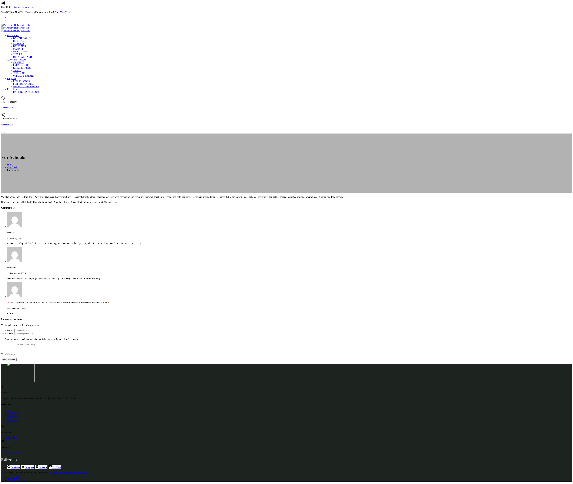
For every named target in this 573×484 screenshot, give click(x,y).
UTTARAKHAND (22, 57)
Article (10, 418)
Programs (11, 78)
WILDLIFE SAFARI (23, 76)
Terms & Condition (16, 480)
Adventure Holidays (16, 59)
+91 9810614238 (7, 108)
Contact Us (12, 420)
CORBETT (18, 43)
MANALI (18, 49)
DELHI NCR (19, 46)
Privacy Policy (14, 477)
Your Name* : (7, 330)
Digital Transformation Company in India (69, 472)
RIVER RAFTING (22, 67)
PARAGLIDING (21, 65)
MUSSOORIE (20, 51)
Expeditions (12, 89)
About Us (11, 410)
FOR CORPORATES (23, 84)
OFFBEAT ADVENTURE (26, 86)
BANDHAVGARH (22, 38)
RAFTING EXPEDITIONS (26, 92)
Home (10, 164)
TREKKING (19, 73)
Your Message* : (9, 354)
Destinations (13, 35)
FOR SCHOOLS (21, 81)
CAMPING (18, 62)
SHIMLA (17, 54)
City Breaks (12, 167)
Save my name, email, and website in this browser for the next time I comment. (42, 339)
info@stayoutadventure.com (20, 7)
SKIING (17, 70)
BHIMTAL (18, 41)
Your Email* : (7, 333)
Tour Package (13, 415)
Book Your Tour (62, 12)
